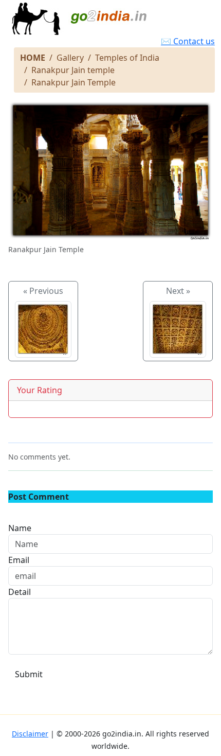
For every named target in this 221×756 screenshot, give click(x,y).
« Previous (43, 290)
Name (19, 528)
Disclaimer (30, 734)
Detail (19, 591)
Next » (178, 290)
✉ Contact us (188, 41)
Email (18, 560)
